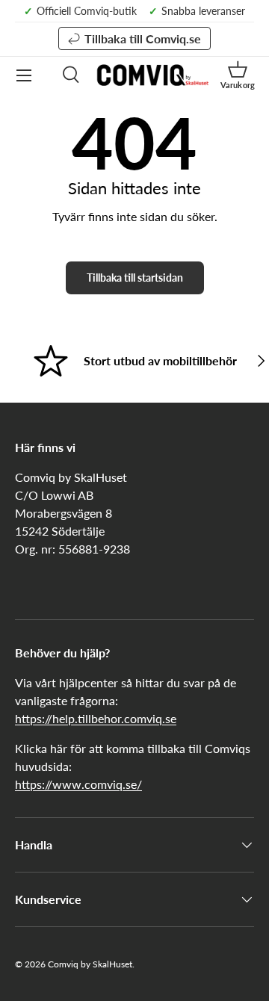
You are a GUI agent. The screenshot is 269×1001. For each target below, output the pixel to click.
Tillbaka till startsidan (135, 277)
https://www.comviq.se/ (78, 784)
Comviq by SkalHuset (90, 964)
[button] (238, 75)
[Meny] (23, 75)
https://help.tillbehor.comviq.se (95, 718)
